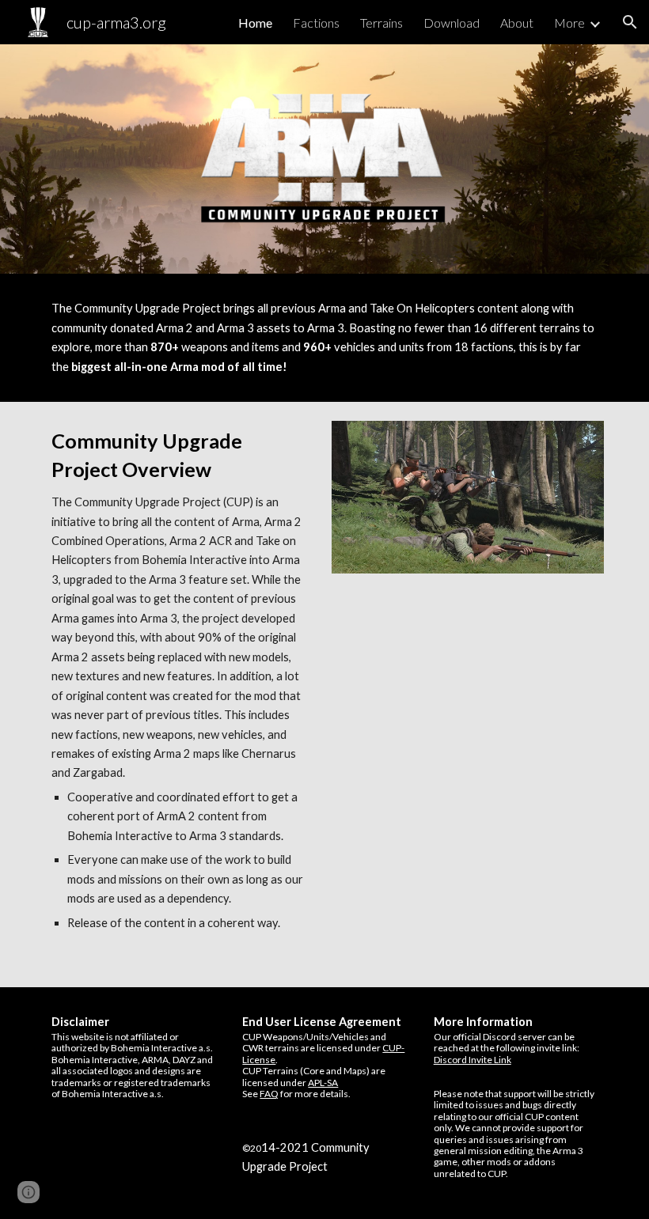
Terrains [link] (381, 22)
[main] (324, 338)
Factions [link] (316, 22)
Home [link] (255, 22)
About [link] (516, 22)
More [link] (569, 22)
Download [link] (451, 22)
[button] (630, 22)
